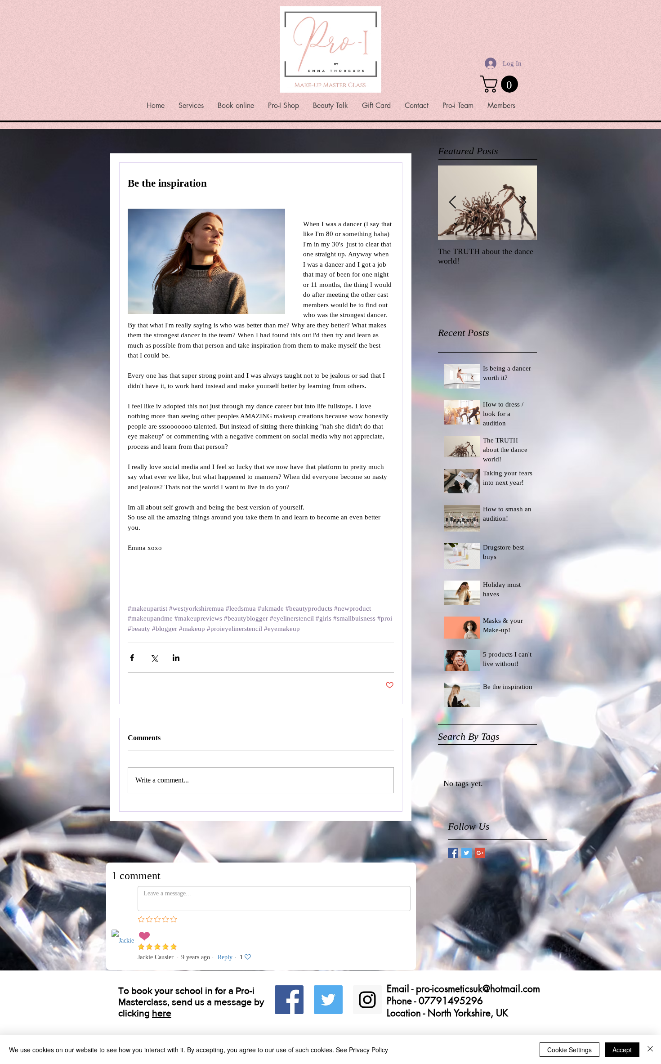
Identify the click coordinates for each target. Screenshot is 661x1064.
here (161, 971)
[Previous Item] (452, 203)
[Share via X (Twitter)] (154, 657)
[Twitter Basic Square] (466, 853)
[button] (501, 84)
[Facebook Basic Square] (453, 853)
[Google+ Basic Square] (480, 853)
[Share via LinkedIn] (176, 657)
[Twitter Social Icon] (328, 958)
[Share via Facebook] (132, 657)
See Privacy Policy (362, 1049)
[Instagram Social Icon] (367, 958)
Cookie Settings (569, 1049)
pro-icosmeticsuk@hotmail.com (478, 947)
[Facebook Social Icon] (289, 958)
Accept (622, 1049)
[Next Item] (522, 203)
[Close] (650, 1049)
